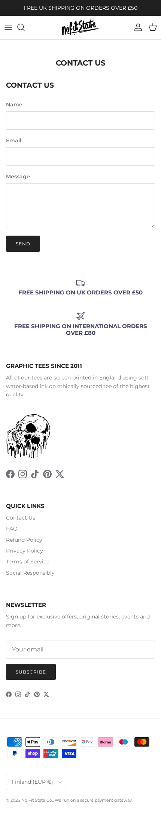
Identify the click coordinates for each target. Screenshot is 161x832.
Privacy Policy (24, 550)
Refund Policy (24, 539)
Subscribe (31, 672)
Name (14, 104)
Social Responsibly (30, 572)
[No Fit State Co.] (80, 27)
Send (23, 243)
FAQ (12, 528)
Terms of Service (27, 561)
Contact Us (20, 517)
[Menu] (8, 27)
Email (13, 140)
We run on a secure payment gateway (93, 800)
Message (18, 176)
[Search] (24, 27)
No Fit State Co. (37, 800)
